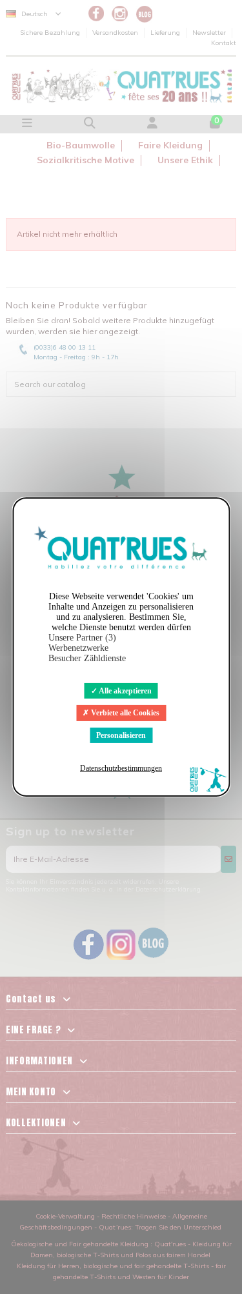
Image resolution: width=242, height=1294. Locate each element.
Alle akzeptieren (124, 690)
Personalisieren (121, 735)
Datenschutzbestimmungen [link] (121, 768)
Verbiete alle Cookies (124, 712)
